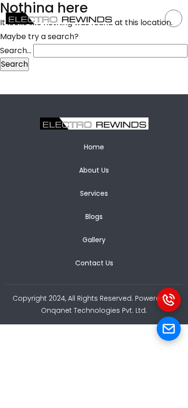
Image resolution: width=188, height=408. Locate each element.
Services (94, 193)
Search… (15, 50)
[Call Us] (169, 300)
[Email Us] (169, 329)
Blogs (94, 216)
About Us (94, 170)
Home (94, 147)
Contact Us (94, 263)
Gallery (94, 240)
